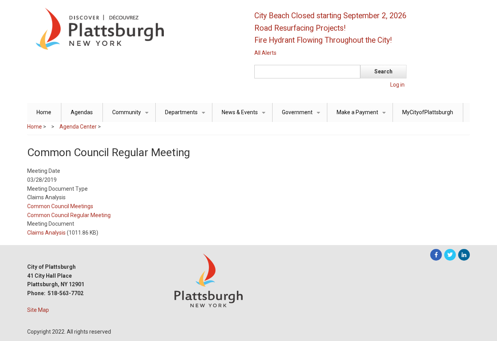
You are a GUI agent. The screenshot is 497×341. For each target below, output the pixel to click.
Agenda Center (78, 127)
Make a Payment (363, 115)
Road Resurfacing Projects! (300, 28)
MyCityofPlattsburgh (427, 112)
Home (43, 112)
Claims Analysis (46, 233)
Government (302, 115)
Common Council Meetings (60, 206)
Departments (186, 115)
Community (131, 115)
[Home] (134, 28)
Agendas (82, 112)
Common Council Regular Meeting (69, 215)
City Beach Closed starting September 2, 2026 (330, 15)
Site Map (38, 310)
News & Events (245, 115)
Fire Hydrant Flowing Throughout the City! (323, 40)
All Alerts (265, 53)
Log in (397, 85)
